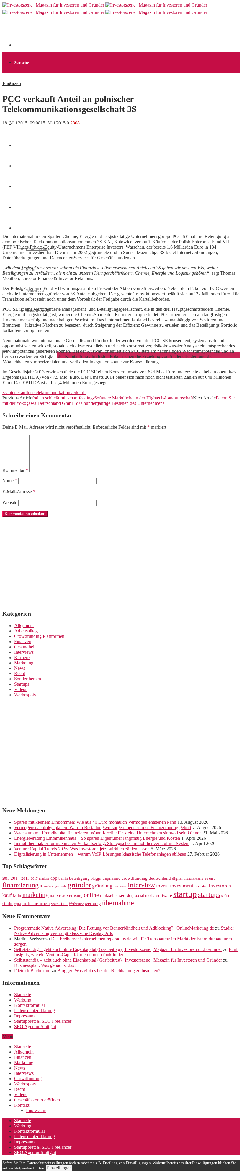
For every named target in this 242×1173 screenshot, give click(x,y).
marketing (35, 894)
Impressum (24, 1015)
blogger (96, 878)
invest (162, 886)
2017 (34, 878)
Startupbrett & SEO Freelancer (42, 1021)
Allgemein (22, 83)
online (91, 895)
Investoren (220, 886)
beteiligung (79, 878)
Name (9, 480)
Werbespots (25, 694)
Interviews (24, 652)
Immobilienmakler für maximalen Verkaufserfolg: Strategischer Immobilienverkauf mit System (101, 843)
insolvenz (120, 886)
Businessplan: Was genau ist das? (45, 965)
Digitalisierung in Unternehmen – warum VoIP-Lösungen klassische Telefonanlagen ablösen (100, 854)
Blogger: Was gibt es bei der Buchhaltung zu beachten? (108, 970)
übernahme (118, 903)
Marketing (23, 662)
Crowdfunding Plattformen (39, 636)
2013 (5, 878)
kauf (7, 895)
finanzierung (20, 885)
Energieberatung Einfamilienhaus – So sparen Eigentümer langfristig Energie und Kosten (97, 838)
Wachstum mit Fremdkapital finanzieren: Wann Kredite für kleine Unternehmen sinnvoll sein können (108, 832)
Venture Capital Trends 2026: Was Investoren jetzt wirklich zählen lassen (82, 848)
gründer (79, 885)
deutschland (160, 878)
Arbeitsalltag (26, 630)
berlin (63, 878)
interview (141, 885)
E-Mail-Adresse (18, 491)
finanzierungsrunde (53, 886)
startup (185, 894)
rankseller (109, 895)
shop (130, 896)
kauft (23, 392)
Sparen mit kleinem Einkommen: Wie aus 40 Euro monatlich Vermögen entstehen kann (95, 822)
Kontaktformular (29, 1005)
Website (9, 502)
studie (7, 903)
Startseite (21, 62)
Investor (200, 886)
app (53, 878)
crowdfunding (135, 878)
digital (177, 878)
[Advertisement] (121, 33)
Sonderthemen (27, 678)
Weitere (20, 228)
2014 (15, 878)
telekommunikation (52, 392)
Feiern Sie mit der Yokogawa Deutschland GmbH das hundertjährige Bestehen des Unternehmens (118, 400)
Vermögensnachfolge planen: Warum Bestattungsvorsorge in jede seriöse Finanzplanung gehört (102, 827)
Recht (19, 673)
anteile (12, 392)
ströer (225, 896)
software (164, 895)
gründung (102, 886)
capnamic (111, 878)
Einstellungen (59, 1167)
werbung (93, 903)
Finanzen (11, 83)
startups (209, 894)
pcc (31, 392)
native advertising (66, 895)
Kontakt (21, 1105)
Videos (20, 689)
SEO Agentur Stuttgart (35, 1026)
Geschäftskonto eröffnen (37, 1099)
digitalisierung (193, 878)
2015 (25, 878)
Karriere (22, 657)
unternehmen (36, 903)
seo (122, 895)
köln (17, 895)
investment (181, 886)
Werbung (22, 999)
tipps (17, 904)
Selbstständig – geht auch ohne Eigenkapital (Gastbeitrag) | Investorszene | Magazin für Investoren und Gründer (118, 949)
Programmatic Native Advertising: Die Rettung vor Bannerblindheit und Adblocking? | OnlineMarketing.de (114, 928)
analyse (44, 878)
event (210, 878)
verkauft (78, 392)
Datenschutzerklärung (34, 1010)
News (19, 668)
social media (145, 895)
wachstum (59, 904)
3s (4, 392)
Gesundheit (24, 646)
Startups (21, 684)
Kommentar (15, 470)
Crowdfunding (28, 1078)
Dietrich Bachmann (32, 970)
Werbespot (76, 904)
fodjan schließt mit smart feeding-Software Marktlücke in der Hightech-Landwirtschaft (112, 397)
